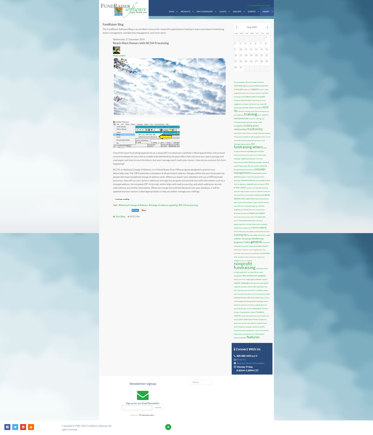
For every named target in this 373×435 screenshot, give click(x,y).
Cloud (257, 111)
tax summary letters (247, 246)
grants (266, 283)
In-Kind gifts (238, 89)
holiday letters (251, 224)
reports (263, 227)
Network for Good (240, 279)
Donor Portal (252, 319)
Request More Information (250, 363)
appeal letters (251, 199)
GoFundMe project (240, 231)
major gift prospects (253, 279)
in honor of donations (261, 330)
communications (248, 180)
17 (241, 55)
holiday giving (238, 97)
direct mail (259, 159)
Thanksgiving (259, 118)
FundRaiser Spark (249, 97)
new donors (253, 104)
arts (242, 210)
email (257, 180)
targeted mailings (240, 297)
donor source (246, 93)
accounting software (252, 253)
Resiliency (243, 184)
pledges (251, 151)
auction (249, 308)
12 (251, 49)
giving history (256, 140)
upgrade (250, 184)
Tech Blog (120, 216)
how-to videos (264, 89)
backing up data (242, 290)
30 (235, 67)
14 (261, 49)
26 (251, 61)
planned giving (261, 199)
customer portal (249, 111)
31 (241, 67)
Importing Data (258, 202)
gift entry (244, 272)
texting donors (264, 111)
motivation (251, 290)
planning (261, 316)
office (243, 199)
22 (266, 55)
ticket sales (259, 268)
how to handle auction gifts (261, 294)
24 (241, 61)
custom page (238, 301)
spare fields (246, 301)
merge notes (238, 334)
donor (259, 115)
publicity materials (256, 191)
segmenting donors (240, 224)
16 (235, 55)
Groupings (246, 238)
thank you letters (257, 213)
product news (265, 180)
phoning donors (250, 155)
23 (235, 61)
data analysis (249, 169)
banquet (240, 111)
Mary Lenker (119, 55)
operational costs (239, 133)
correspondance (253, 272)
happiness (237, 287)
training (250, 114)
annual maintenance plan (249, 316)
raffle (248, 297)
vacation (265, 279)
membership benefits (260, 86)
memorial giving (249, 162)
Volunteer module (240, 253)
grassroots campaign (256, 301)
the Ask (266, 316)
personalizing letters (246, 202)
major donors (249, 108)
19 (251, 55)
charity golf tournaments (255, 323)
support (255, 89)
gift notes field (259, 151)
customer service (239, 155)
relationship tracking (246, 220)
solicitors (237, 239)
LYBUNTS (254, 228)
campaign (259, 162)
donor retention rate (257, 195)
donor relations (247, 260)
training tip (240, 234)
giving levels (251, 159)
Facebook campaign (245, 327)
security (266, 202)
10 (241, 49)
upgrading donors (261, 305)
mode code (249, 86)
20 (256, 55)
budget (267, 235)
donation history (243, 257)
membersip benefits (258, 327)
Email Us (241, 359)
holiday (255, 122)
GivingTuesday (260, 217)
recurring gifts (253, 250)
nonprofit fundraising (244, 265)
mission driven (264, 297)
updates (244, 159)
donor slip (262, 250)
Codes (246, 242)
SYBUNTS (265, 115)
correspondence (247, 334)
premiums (246, 213)
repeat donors (238, 228)
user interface (254, 166)
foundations (251, 231)
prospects (245, 104)
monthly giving (239, 108)
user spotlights (260, 276)
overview (252, 118)
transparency (262, 319)
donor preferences (245, 137)
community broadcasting (255, 188)
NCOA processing (189, 205)
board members (246, 100)
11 (246, 49)
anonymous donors (240, 217)
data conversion (259, 235)
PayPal (253, 312)
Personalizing (238, 162)
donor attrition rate (257, 93)
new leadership (239, 115)
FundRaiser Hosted (262, 290)
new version (251, 217)
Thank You (247, 210)
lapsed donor (257, 308)
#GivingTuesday (259, 287)
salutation (244, 287)
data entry (247, 89)
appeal (243, 177)
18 (246, 55)
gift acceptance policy (258, 137)
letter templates (256, 173)
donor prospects (262, 224)
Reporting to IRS (244, 166)
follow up (249, 133)
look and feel (248, 276)
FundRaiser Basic (258, 334)
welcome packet (246, 140)
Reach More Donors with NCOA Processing (141, 43)
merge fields (238, 93)
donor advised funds (258, 210)
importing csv (256, 100)
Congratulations (245, 312)
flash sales (250, 235)
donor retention (243, 250)
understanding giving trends (243, 122)
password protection (248, 305)
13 (256, 49)
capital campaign (241, 283)
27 (256, 61)
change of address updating (164, 205)
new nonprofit (262, 104)
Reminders (244, 151)
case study (243, 319)
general (256, 242)
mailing (236, 319)
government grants (240, 323)
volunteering (239, 85)
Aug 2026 (252, 27)
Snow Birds (258, 108)
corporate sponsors (240, 308)
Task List (236, 184)
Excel (266, 93)
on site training (251, 177)
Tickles (236, 137)
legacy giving (256, 206)
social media (254, 297)
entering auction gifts (256, 283)
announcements (240, 338)
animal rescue (258, 220)
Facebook (237, 100)
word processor (241, 118)
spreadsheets (265, 253)
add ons (250, 287)
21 (261, 55)
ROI (253, 144)
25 (246, 61)
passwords (246, 228)
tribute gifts (260, 97)
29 (266, 61)
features (253, 337)
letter (235, 257)
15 (266, 49)
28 (261, 61)
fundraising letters (248, 147)
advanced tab (238, 213)
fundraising (255, 129)
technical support (259, 184)
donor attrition (239, 206)
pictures (246, 195)
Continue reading (122, 199)
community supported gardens (244, 330)
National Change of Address (134, 205)
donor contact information (242, 294)
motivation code (254, 257)
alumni (236, 220)
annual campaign (239, 82)
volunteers (258, 246)
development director (262, 231)
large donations (246, 144)
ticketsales (247, 206)
